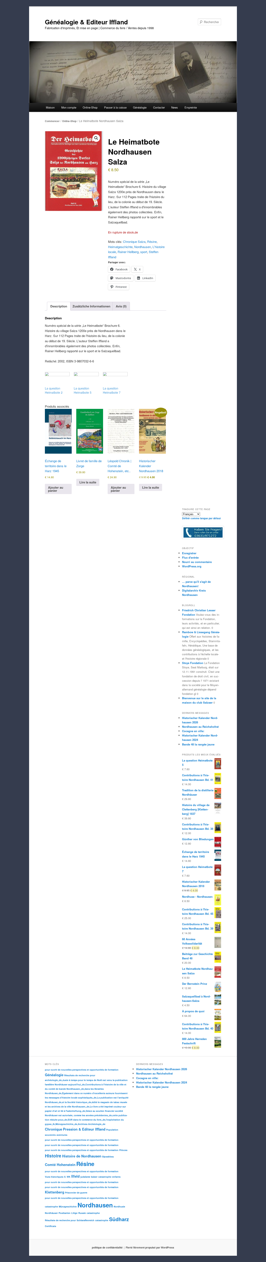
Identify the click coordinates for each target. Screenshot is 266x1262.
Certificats (50, 1226)
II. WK (67, 1176)
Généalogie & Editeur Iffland (86, 21)
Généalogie (54, 1074)
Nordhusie (119, 1206)
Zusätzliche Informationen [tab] (91, 306)
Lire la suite (87, 482)
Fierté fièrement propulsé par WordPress (150, 1247)
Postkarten (64, 1213)
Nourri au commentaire (197, 562)
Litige (74, 1213)
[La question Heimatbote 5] (86, 379)
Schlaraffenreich (85, 1220)
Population (112, 1129)
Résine (152, 241)
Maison (50, 107)
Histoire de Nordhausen (81, 1155)
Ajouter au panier (55, 489)
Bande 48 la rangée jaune (198, 744)
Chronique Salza (134, 241)
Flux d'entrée (190, 557)
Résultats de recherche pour (79, 1075)
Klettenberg (54, 1192)
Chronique (53, 1129)
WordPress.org (191, 566)
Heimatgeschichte (120, 247)
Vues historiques (54, 1176)
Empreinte (191, 107)
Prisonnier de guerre (76, 1192)
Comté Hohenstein (60, 1164)
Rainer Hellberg (128, 252)
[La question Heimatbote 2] (57, 379)
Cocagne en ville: (193, 731)
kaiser (94, 1176)
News (174, 107)
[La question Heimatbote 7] (115, 379)
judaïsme (85, 1176)
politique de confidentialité (107, 1247)
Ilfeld (75, 1176)
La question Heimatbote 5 (82, 390)
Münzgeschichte (68, 1206)
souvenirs (50, 1134)
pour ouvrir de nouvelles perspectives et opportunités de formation (81, 1069)
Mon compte (68, 107)
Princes (123, 1150)
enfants (116, 1176)
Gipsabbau (108, 1156)
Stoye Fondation (192, 663)
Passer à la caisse (115, 107)
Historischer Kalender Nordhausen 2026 (161, 1069)
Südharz (119, 1219)
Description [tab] (58, 306)
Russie (82, 1213)
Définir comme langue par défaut (201, 518)
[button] (96, 138)
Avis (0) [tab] (121, 306)
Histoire (53, 1156)
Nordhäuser (51, 1213)
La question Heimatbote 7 (112, 390)
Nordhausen (142, 247)
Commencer (52, 121)
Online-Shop (69, 121)
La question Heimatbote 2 (54, 390)
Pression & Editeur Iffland (84, 1129)
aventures (62, 1134)
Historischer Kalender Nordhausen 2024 (161, 1082)
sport (143, 252)
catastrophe (104, 1176)
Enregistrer (189, 553)
